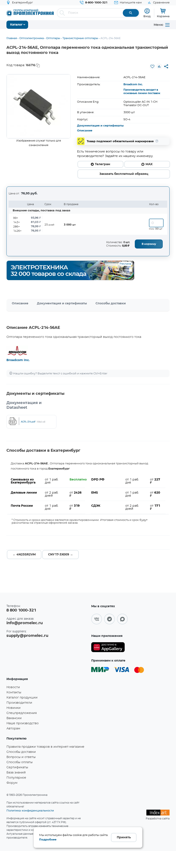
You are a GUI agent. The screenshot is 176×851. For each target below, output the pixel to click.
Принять (124, 837)
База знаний (16, 772)
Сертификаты (17, 767)
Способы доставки (111, 303)
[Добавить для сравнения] (159, 66)
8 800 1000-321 (21, 610)
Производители (19, 702)
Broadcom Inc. (133, 84)
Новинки (13, 707)
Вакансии (14, 718)
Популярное (16, 777)
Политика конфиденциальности (30, 810)
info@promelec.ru (24, 623)
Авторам (13, 728)
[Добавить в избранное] (152, 66)
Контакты (13, 692)
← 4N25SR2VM (24, 554)
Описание (84, 130)
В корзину (149, 244)
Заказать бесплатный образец (123, 173)
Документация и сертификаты (100, 125)
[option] (39, 106)
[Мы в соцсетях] (96, 619)
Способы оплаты (19, 762)
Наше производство (22, 723)
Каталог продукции (22, 697)
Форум (11, 782)
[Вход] (147, 11)
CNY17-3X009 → (60, 554)
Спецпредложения (21, 713)
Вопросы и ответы (21, 757)
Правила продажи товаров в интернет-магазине (45, 746)
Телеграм (102, 164)
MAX (149, 164)
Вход (147, 16)
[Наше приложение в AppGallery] (108, 647)
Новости (13, 687)
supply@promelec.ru (27, 636)
